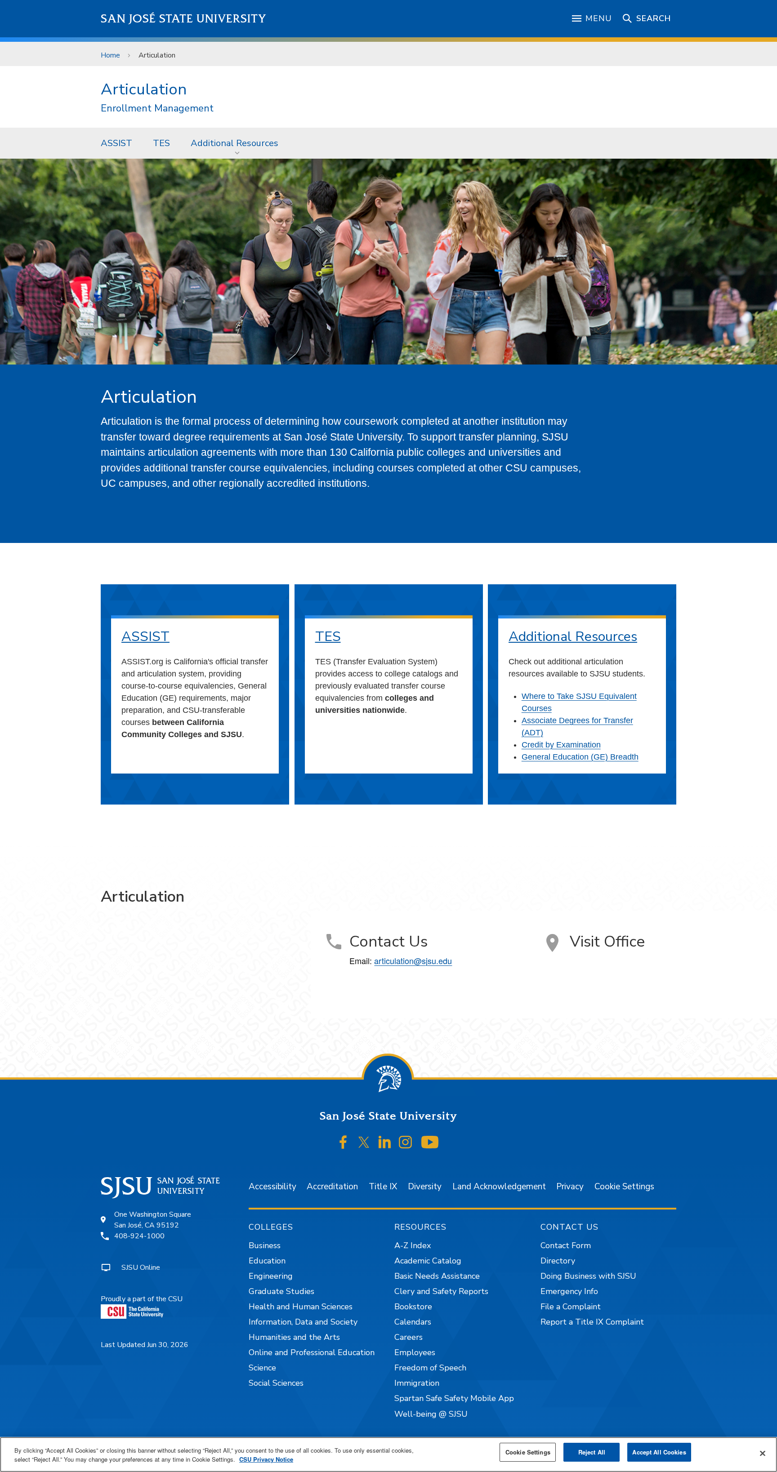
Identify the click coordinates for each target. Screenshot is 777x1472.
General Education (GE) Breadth (580, 756)
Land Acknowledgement (499, 1186)
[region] (388, 1454)
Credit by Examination (561, 744)
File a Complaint (570, 1306)
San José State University (184, 19)
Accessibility (272, 1186)
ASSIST (116, 143)
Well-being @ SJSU (431, 1414)
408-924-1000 (139, 1236)
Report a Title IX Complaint (592, 1321)
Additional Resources (234, 143)
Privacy (570, 1186)
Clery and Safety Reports (441, 1291)
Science (262, 1367)
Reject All (591, 1452)
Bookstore (413, 1306)
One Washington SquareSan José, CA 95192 (152, 1220)
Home (110, 55)
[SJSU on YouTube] (429, 1142)
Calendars (412, 1321)
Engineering (271, 1276)
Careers (408, 1337)
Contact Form (565, 1245)
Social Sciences (276, 1383)
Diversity (425, 1186)
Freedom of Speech (430, 1367)
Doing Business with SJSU (588, 1276)
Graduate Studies (281, 1291)
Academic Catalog (427, 1260)
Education (267, 1260)
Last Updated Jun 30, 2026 (144, 1345)
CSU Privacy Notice (266, 1459)
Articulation (144, 89)
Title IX (383, 1186)
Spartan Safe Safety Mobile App (454, 1398)
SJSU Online (140, 1267)
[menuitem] (116, 143)
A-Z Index (412, 1245)
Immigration (416, 1383)
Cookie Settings (624, 1186)
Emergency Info (569, 1291)
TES (161, 143)
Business (265, 1245)
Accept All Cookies (659, 1452)
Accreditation (332, 1186)
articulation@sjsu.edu (413, 960)
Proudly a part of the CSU (142, 1299)
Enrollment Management (157, 108)
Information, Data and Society (303, 1321)
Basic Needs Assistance (437, 1276)
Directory (557, 1260)
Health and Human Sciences (301, 1306)
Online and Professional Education (312, 1352)
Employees (414, 1352)
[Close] (763, 1453)
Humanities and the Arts (294, 1337)
